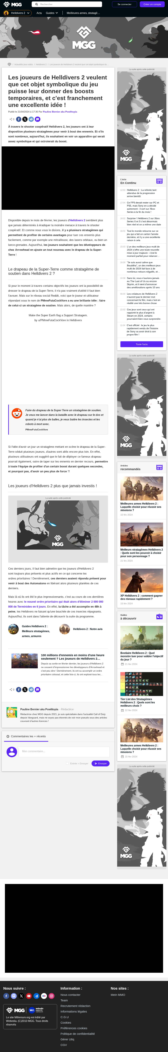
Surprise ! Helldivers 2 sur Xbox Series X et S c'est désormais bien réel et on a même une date (144, 221)
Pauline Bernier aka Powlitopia (60, 111)
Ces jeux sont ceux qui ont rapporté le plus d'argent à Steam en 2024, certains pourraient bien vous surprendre (143, 314)
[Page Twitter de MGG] (21, 996)
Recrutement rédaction (75, 1006)
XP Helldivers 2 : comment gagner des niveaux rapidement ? (141, 597)
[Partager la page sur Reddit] (31, 119)
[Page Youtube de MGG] (29, 996)
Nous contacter (70, 994)
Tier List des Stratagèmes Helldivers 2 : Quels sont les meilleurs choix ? (137, 702)
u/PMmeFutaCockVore (52, 320)
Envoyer (102, 763)
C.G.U (65, 1017)
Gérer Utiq (67, 1039)
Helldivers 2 (41, 64)
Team (64, 1000)
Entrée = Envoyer (79, 763)
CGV (64, 1045)
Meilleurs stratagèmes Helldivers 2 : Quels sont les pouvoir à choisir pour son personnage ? (141, 553)
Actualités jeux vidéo (23, 64)
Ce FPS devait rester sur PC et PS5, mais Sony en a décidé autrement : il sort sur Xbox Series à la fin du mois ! (143, 207)
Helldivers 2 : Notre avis (88, 629)
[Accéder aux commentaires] (37, 119)
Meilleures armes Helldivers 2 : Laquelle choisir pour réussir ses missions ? (140, 507)
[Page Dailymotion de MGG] (36, 996)
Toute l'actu (142, 344)
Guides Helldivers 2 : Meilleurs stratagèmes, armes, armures (36, 631)
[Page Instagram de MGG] (51, 996)
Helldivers (76, 320)
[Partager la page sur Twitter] (25, 119)
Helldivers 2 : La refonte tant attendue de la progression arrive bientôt (141, 193)
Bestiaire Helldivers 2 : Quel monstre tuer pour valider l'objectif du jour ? (141, 656)
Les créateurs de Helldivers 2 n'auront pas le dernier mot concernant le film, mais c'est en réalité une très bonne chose (143, 298)
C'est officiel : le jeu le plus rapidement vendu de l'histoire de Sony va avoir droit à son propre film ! (142, 330)
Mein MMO (118, 994)
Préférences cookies (74, 1028)
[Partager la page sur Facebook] (18, 119)
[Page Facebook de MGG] (6, 996)
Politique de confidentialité (78, 1033)
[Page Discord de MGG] (14, 996)
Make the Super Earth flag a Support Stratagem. (58, 315)
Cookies (66, 1022)
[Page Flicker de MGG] (44, 996)
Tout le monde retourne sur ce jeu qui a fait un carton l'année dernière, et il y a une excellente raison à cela (143, 236)
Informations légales (74, 1011)
